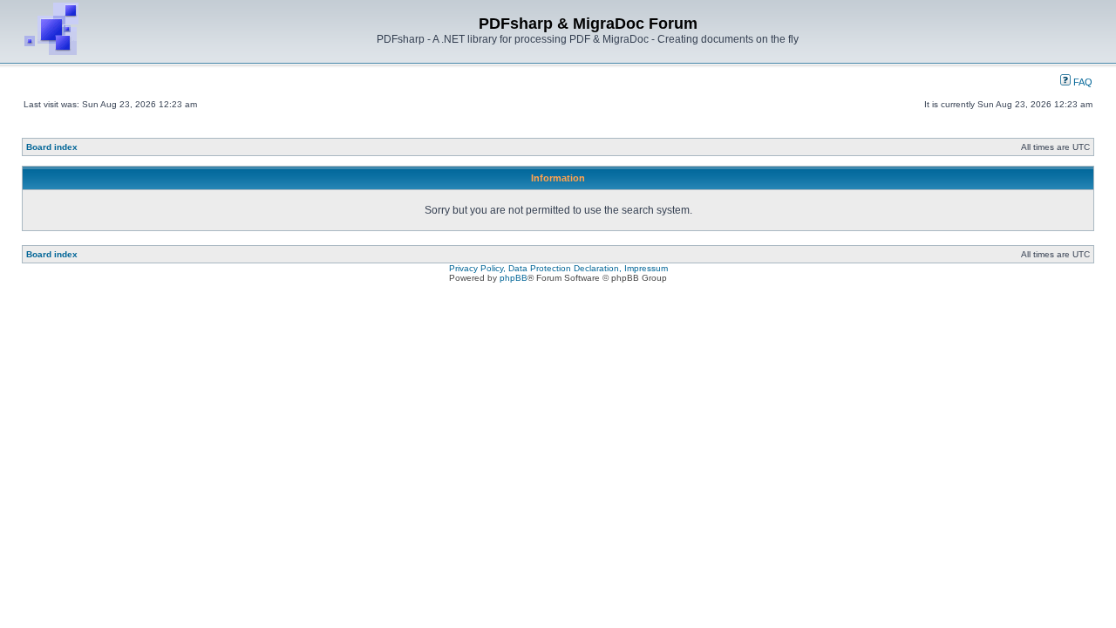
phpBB (513, 278)
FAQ (1081, 82)
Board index (52, 147)
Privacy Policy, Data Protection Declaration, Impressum (558, 268)
